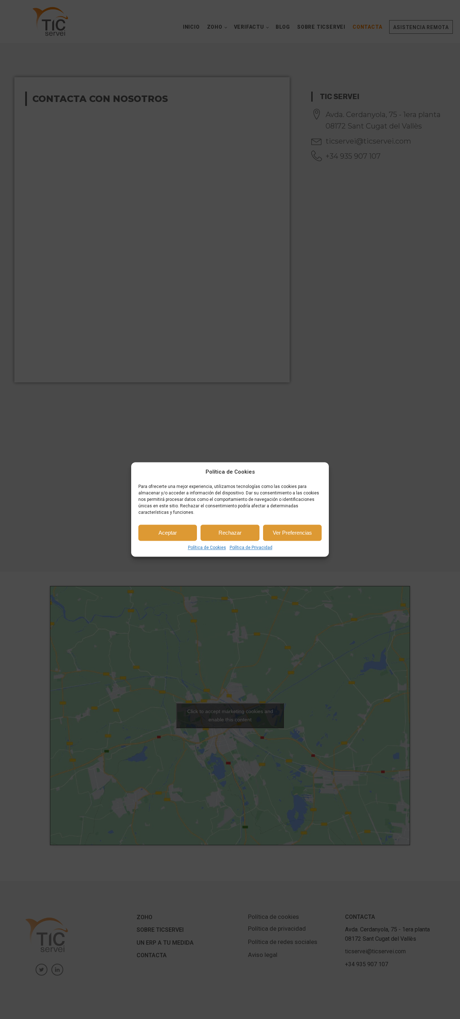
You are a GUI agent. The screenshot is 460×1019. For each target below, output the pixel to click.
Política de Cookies (207, 547)
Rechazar (230, 533)
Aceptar (167, 533)
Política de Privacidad (251, 547)
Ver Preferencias (292, 533)
